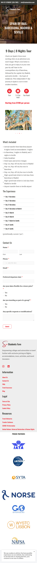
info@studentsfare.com (27, 2)
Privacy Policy (6, 405)
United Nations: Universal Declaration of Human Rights (18, 429)
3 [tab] (19, 133)
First (4, 254)
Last (20, 254)
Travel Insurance (7, 388)
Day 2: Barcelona (10, 201)
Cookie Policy (6, 408)
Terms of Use (6, 401)
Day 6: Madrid (10, 217)
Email (5, 268)
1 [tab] (16, 133)
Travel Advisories (7, 419)
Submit (7, 326)
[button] (31, 9)
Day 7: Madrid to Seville (12, 221)
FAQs (3, 384)
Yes (6, 293)
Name (6, 247)
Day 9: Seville (9, 229)
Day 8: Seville (9, 225)
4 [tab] (21, 133)
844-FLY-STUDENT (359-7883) (9, 2)
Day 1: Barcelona (10, 196)
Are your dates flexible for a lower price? (18, 287)
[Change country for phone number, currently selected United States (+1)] (5, 263)
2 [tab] (17, 133)
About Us (5, 377)
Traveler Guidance (7, 422)
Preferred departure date (13, 277)
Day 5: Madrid (10, 213)
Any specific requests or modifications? (17, 312)
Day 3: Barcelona (10, 205)
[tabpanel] (18, 120)
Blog (3, 391)
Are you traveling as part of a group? (17, 300)
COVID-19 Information (8, 426)
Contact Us (5, 381)
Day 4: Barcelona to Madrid (14, 209)
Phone (6, 259)
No (6, 295)
